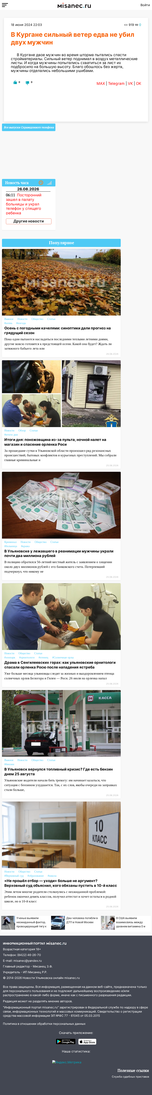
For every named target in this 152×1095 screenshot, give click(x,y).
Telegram (116, 83)
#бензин (9, 764)
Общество (37, 319)
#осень (8, 323)
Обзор (22, 430)
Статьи (51, 319)
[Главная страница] (74, 5)
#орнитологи (27, 657)
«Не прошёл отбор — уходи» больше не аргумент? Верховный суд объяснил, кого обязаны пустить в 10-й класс (60, 883)
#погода (21, 323)
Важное (8, 319)
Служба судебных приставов (130, 1076)
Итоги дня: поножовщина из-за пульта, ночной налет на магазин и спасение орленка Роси (55, 441)
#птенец (43, 657)
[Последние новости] (41, 183)
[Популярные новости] (49, 183)
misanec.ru (72, 978)
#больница (10, 546)
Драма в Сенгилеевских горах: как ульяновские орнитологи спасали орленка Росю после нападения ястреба (60, 664)
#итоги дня (11, 434)
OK (138, 83)
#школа (52, 875)
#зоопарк (9, 657)
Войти (145, 5)
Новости (22, 319)
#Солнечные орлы (63, 657)
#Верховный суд (14, 875)
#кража (25, 546)
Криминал (10, 542)
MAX (101, 83)
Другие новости (28, 221)
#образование (36, 875)
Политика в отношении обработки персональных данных (44, 1024)
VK (130, 83)
